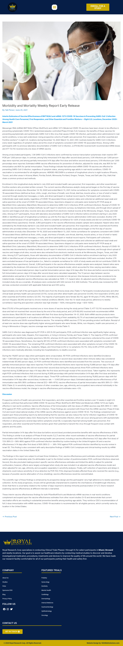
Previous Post (10, 516)
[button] (54, 7)
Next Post (115, 516)
